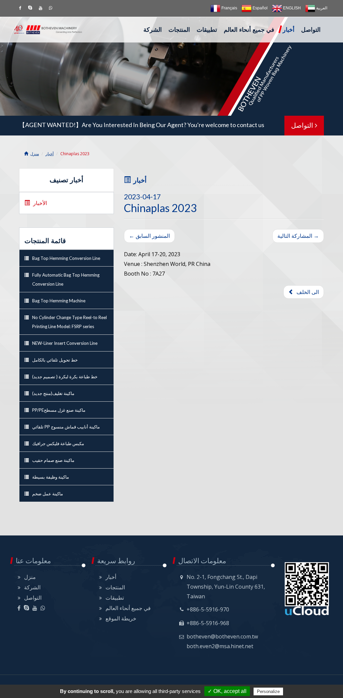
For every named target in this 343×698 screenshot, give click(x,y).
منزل (34, 154)
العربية (321, 8)
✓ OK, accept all (227, 691)
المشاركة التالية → (298, 235)
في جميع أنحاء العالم (249, 29)
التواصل (311, 29)
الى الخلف (306, 292)
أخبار (288, 29)
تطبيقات (207, 29)
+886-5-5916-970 (208, 609)
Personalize (268, 691)
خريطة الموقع (121, 618)
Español (260, 8)
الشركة (152, 29)
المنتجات (179, 29)
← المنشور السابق (149, 235)
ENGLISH (291, 8)
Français (228, 8)
